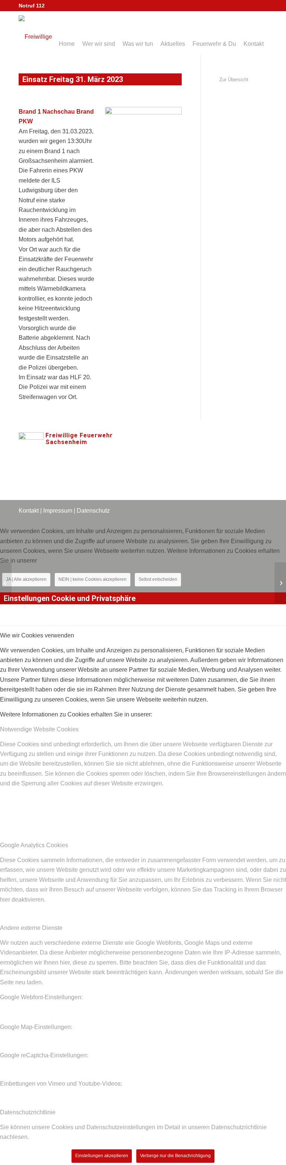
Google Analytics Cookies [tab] (34, 845)
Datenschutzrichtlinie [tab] (27, 1112)
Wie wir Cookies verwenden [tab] (37, 635)
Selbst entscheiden (158, 579)
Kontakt (29, 510)
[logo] (46, 34)
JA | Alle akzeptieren (26, 579)
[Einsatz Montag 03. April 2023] (280, 582)
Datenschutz (93, 510)
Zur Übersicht (233, 79)
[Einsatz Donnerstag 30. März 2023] (6, 582)
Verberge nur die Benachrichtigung (175, 1155)
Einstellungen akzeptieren (101, 1155)
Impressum (57, 510)
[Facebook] (142, 449)
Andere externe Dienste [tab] (31, 928)
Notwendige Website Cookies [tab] (39, 729)
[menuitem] (67, 33)
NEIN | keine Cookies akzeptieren (92, 579)
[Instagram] (164, 449)
